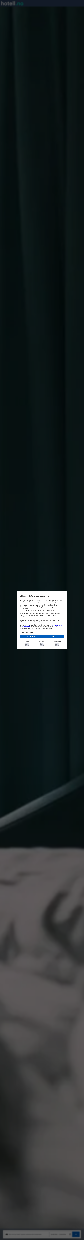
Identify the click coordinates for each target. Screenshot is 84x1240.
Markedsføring (57, 641)
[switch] (27, 644)
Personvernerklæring (55, 625)
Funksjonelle (27, 641)
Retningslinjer (26, 627)
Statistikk (41, 641)
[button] (42, 632)
